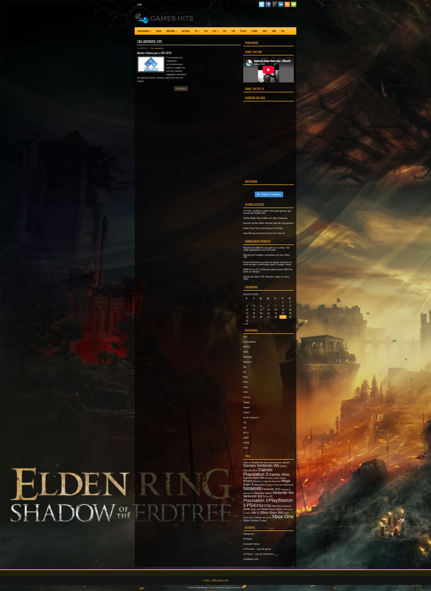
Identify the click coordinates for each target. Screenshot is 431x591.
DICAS (158, 31)
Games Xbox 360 (253, 477)
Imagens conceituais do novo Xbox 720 (266, 256)
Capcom (247, 462)
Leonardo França (251, 544)
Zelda (263, 521)
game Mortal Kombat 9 (273, 463)
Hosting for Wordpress (234, 587)
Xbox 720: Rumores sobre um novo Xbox (266, 277)
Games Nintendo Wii (261, 465)
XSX (282, 31)
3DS (245, 336)
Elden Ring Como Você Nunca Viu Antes (263, 228)
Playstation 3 (255, 500)
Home (139, 4)
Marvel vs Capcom (262, 481)
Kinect (247, 481)
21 (276, 313)
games (286, 462)
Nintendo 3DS (271, 489)
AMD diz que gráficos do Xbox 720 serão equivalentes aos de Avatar (266, 248)
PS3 (206, 31)
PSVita (243, 31)
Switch (246, 412)
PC (197, 31)
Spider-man (255, 509)
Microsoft (288, 484)
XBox (264, 512)
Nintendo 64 (286, 489)
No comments (157, 48)
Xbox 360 (276, 512)
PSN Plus (277, 506)
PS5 (225, 31)
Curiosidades (144, 31)
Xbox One (283, 516)
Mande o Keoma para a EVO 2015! (154, 53)
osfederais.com (250, 559)
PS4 (215, 31)
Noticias (186, 31)
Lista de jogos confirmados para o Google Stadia (267, 264)
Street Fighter (275, 509)
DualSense (257, 462)
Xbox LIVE (267, 518)
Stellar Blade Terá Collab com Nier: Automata (265, 218)
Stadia (254, 31)
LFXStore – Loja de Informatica (258, 554)
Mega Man (276, 481)
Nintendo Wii (283, 493)
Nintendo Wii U (254, 496)
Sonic (246, 509)
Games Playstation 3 (257, 472)
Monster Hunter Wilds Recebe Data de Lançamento (268, 223)
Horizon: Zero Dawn (275, 478)
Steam (246, 407)
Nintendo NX (248, 493)
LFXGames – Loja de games (257, 549)
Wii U (245, 432)
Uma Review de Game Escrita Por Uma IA (264, 233)
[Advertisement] (257, 17)
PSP (233, 31)
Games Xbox (279, 474)
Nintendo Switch (263, 493)
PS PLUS (286, 506)
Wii (244, 427)
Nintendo (172, 31)
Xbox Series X (251, 520)
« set (245, 323)
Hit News (247, 539)
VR (244, 422)
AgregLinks (248, 534)
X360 (264, 31)
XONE (274, 31)
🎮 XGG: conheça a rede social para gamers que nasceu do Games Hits (267, 212)
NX (244, 367)
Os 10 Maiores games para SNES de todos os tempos (267, 270)
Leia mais (180, 88)
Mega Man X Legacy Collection (268, 485)
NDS (245, 352)
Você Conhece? (251, 417)
